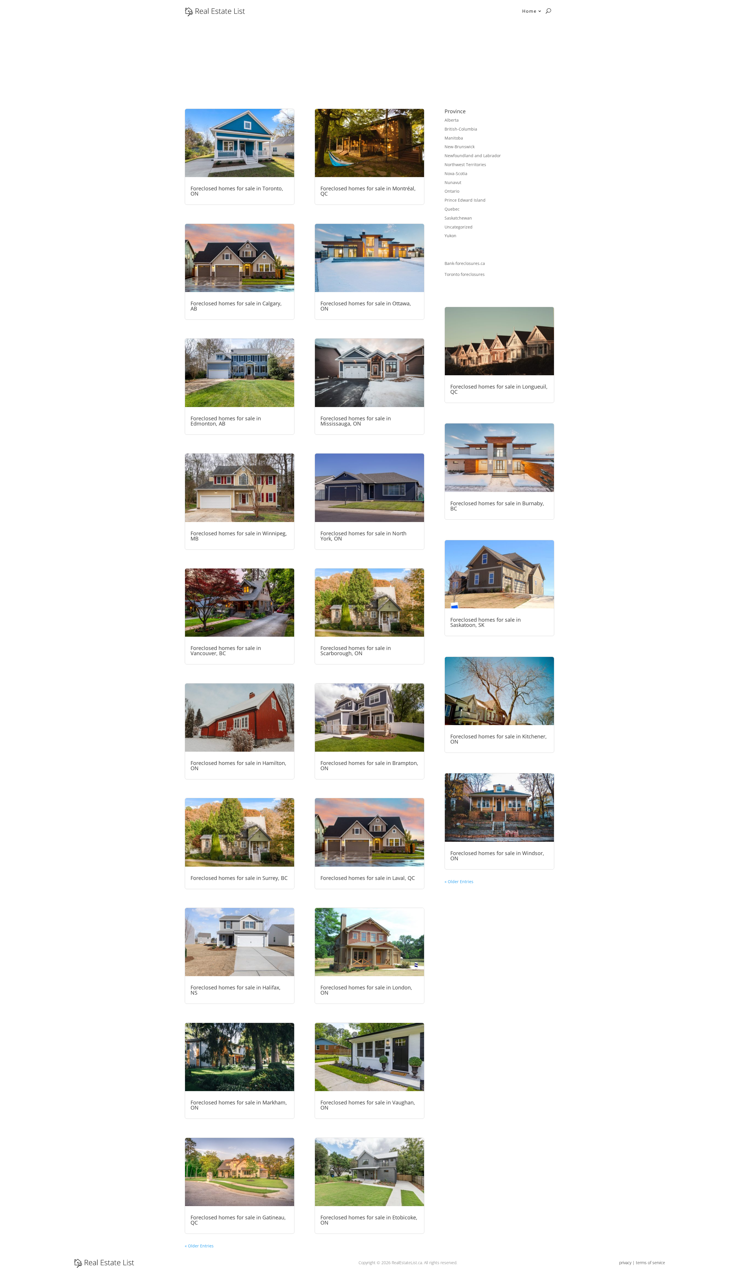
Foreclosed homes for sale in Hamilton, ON (238, 765)
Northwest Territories (465, 164)
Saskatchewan (458, 218)
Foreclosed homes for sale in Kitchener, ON (498, 739)
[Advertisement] (369, 65)
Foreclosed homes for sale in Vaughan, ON (367, 1105)
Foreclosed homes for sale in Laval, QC (367, 877)
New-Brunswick (460, 146)
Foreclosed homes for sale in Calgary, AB (236, 306)
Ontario (452, 191)
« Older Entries (199, 1246)
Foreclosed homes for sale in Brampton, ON (369, 765)
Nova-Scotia (456, 173)
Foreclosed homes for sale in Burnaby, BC (497, 506)
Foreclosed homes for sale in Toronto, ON (237, 191)
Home (529, 11)
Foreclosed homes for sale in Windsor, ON (497, 856)
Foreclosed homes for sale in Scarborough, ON (355, 650)
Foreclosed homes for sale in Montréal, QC (368, 191)
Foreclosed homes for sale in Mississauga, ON (355, 421)
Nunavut (453, 182)
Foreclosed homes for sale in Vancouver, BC (226, 650)
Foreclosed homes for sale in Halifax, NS (236, 990)
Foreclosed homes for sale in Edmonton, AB (226, 421)
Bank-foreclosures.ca (465, 263)
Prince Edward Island (465, 200)
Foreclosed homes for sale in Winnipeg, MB (239, 536)
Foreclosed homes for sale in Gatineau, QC (238, 1220)
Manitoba (454, 138)
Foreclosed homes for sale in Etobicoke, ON (368, 1220)
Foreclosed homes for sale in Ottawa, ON (365, 306)
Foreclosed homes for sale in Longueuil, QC (499, 389)
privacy (625, 1262)
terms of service (650, 1262)
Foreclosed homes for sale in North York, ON (363, 536)
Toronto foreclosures (465, 274)
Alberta (452, 120)
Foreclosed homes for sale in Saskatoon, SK (485, 622)
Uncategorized (459, 227)
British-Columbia (461, 129)
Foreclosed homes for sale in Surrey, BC (239, 877)
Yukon (450, 235)
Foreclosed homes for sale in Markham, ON (239, 1105)
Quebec (452, 209)
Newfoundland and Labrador (473, 155)
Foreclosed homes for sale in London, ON (366, 990)
